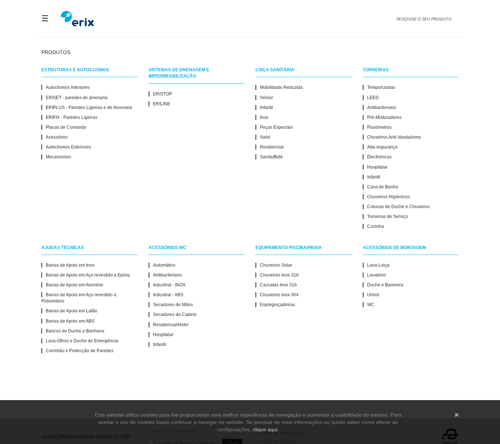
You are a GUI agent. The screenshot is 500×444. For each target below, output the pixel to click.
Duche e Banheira (385, 284)
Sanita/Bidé (271, 156)
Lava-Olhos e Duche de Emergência (82, 340)
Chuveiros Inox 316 (279, 275)
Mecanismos (58, 156)
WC (370, 304)
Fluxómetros (379, 127)
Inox (264, 117)
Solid (265, 137)
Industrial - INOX (169, 284)
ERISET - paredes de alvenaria (77, 97)
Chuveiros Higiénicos (388, 196)
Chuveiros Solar (276, 265)
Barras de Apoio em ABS (70, 321)
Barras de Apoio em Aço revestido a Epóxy (88, 275)
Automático (164, 265)
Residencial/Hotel (171, 324)
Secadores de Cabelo (175, 314)
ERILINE (161, 103)
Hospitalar (377, 167)
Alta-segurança (382, 147)
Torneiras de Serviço (387, 216)
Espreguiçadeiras (277, 304)
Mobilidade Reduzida (281, 87)
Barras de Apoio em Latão (71, 310)
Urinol (373, 294)
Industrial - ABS (168, 294)
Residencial (272, 147)
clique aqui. (266, 429)
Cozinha (375, 226)
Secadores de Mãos (173, 304)
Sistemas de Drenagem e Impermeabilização (179, 73)
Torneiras (376, 69)
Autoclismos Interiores (68, 87)
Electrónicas (379, 156)
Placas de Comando (66, 127)
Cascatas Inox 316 (278, 284)
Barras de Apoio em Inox (70, 265)
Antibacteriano (381, 107)
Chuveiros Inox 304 (279, 294)
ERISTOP (162, 94)
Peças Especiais (276, 127)
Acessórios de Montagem (394, 247)
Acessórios (57, 137)
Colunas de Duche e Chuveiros (398, 206)
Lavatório (376, 275)
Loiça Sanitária (274, 69)
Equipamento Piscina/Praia (288, 247)
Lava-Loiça (378, 265)
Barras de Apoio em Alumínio (74, 284)
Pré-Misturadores (384, 117)
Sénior (266, 97)
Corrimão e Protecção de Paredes (79, 350)
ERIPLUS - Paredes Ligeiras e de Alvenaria (89, 107)
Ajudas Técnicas (62, 247)
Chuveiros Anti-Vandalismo (394, 137)
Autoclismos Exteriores (68, 147)
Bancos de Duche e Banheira (75, 331)
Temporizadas (381, 87)
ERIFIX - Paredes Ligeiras (71, 117)
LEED (373, 97)
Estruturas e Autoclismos (75, 69)
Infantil (266, 107)
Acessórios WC (167, 247)
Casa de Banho (382, 186)
